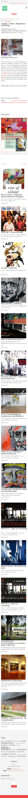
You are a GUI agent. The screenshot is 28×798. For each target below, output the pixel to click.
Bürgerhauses (4, 75)
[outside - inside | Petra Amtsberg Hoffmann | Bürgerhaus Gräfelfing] (19, 98)
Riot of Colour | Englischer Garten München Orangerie (12, 195)
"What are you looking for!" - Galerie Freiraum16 (12, 452)
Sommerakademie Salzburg (7, 72)
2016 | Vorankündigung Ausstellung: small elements (12, 415)
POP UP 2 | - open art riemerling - (14, 529)
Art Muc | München (9, 268)
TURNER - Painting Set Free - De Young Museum (13, 719)
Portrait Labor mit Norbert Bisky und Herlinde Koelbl (14, 490)
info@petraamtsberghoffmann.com (19, 3)
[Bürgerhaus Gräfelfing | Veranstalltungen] (12, 100)
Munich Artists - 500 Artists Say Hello (13, 567)
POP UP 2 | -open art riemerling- (9, 604)
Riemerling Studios (16, 769)
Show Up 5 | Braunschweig (12, 232)
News (18, 19)
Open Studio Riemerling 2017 (12, 339)
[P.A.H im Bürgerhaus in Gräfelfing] (14, 136)
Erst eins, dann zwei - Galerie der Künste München (14, 377)
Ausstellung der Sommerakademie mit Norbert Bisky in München (13, 643)
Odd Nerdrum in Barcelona (11, 680)
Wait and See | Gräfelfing (11, 303)
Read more (4, 203)
